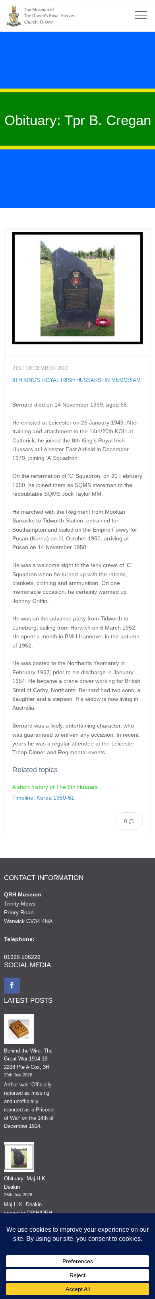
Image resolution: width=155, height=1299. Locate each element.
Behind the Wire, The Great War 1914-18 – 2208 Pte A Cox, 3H (28, 1059)
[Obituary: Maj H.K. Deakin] (19, 1158)
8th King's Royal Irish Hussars (56, 380)
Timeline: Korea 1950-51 (43, 797)
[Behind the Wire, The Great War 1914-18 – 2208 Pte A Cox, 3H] (19, 1030)
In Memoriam (123, 380)
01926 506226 (22, 957)
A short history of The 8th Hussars (55, 787)
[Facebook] (12, 986)
